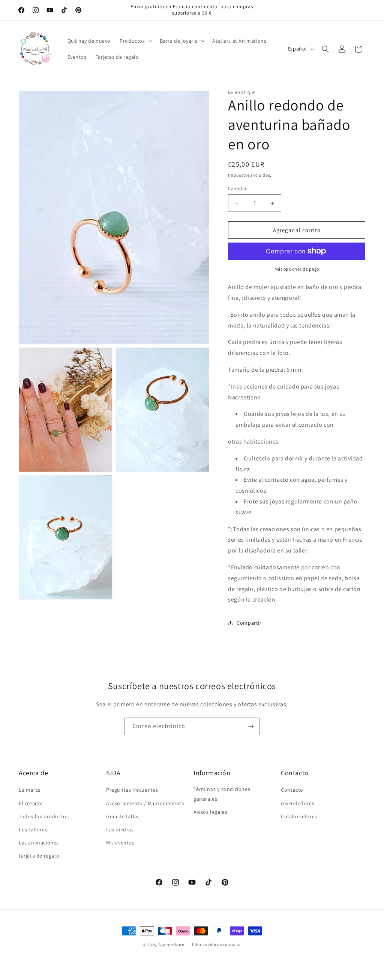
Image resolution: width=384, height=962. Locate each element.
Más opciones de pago (296, 269)
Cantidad (238, 188)
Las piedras (120, 829)
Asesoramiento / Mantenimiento (145, 803)
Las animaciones (39, 842)
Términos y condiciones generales (222, 794)
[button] (135, 41)
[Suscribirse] (251, 726)
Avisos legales (210, 812)
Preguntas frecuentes (132, 789)
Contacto (292, 789)
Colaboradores (299, 816)
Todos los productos (44, 816)
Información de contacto (216, 944)
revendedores (297, 803)
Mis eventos (120, 842)
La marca (30, 789)
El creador (31, 803)
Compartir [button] (249, 622)
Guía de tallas (123, 816)
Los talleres (33, 829)
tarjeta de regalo (39, 855)
